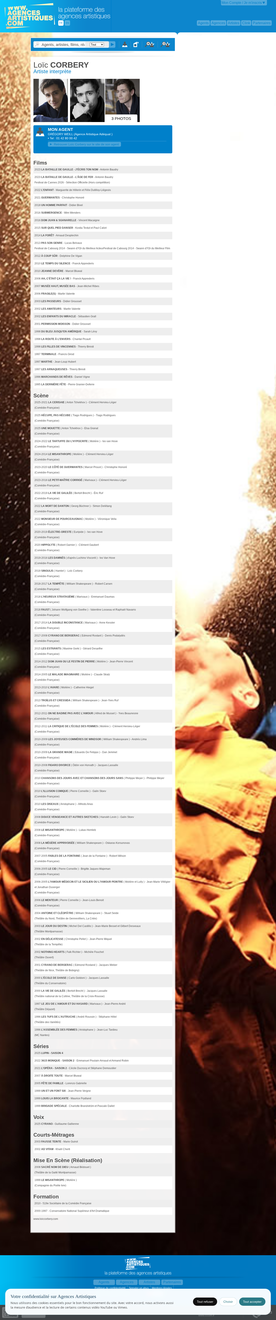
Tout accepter (252, 1301)
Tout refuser (205, 1301)
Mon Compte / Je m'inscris (242, 3)
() (93, 134)
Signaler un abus (139, 1288)
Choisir (228, 1301)
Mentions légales (162, 1288)
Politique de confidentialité (110, 1288)
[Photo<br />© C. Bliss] (51, 121)
